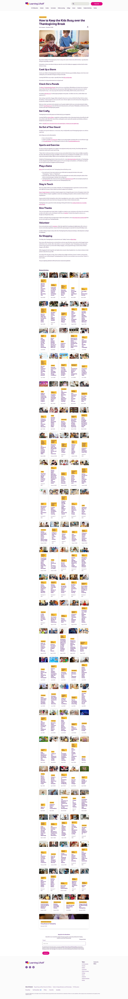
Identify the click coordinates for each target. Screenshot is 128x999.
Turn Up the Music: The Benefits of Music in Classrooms (54, 619)
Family (95, 8)
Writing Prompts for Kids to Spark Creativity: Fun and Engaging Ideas (84, 478)
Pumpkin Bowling (47, 141)
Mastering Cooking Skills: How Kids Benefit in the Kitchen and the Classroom (53, 449)
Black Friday (73, 239)
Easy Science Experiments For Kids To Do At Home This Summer (44, 756)
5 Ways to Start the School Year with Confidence (64, 701)
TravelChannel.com (48, 105)
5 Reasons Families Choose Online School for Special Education (84, 537)
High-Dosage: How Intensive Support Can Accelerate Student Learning (73, 317)
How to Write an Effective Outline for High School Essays (73, 510)
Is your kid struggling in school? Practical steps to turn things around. (53, 291)
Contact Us (96, 962)
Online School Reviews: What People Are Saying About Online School (84, 672)
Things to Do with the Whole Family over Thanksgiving (83, 906)
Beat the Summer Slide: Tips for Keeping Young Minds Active (43, 318)
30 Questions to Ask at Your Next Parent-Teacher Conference (43, 858)
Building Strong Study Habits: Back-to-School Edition (53, 882)
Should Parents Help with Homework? (64, 564)
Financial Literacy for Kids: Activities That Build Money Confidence (53, 371)
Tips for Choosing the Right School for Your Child (63, 424)
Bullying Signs (84, 886)
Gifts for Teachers (84, 759)
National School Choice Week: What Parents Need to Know (73, 449)
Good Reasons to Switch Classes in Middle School (43, 883)
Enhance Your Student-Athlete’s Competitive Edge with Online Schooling (54, 673)
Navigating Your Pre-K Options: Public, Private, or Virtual (63, 589)
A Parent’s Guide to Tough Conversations (53, 806)
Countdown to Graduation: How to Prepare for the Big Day (64, 780)
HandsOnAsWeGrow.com (74, 141)
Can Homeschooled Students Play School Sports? (83, 648)
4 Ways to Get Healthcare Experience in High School (53, 757)
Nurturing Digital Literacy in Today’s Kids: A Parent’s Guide (53, 726)
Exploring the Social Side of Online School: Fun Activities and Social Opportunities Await (74, 343)
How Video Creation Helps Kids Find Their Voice (83, 398)
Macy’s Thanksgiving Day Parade (48, 87)
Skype (40, 192)
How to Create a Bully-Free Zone (63, 620)
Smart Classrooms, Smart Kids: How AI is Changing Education (44, 700)
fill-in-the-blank (45, 180)
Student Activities (88, 8)
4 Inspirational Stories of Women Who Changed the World (74, 371)
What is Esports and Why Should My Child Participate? (43, 674)
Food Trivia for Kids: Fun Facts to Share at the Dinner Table (84, 372)
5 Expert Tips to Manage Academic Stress (64, 536)
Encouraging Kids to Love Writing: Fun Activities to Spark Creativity (84, 589)
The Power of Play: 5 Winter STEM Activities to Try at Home (43, 477)
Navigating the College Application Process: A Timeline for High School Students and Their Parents (63, 645)
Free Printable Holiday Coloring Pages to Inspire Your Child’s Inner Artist (84, 856)
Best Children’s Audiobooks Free (74, 728)
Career (73, 8)
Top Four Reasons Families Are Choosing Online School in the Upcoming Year (43, 289)
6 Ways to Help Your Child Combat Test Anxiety (54, 536)
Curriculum (53, 8)
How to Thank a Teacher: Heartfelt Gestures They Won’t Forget (43, 779)
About (95, 963)
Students (79, 8)
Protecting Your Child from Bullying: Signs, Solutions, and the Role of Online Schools (84, 616)
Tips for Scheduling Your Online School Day (74, 701)
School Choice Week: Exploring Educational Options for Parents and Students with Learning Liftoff (53, 477)
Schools (41, 8)
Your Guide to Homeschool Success (84, 293)
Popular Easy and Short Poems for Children (43, 986)
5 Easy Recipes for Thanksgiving (48, 923)
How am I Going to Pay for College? (73, 781)
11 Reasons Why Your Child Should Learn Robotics (84, 511)
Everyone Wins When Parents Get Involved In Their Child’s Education (54, 699)
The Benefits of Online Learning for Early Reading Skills (43, 449)
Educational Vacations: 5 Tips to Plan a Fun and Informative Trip (43, 510)
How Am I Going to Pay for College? (63, 450)
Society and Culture (43, 17)
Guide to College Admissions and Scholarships (62, 986)
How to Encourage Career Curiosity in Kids (74, 292)
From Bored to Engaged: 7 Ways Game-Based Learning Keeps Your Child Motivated (43, 563)
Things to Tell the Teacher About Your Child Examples (53, 780)
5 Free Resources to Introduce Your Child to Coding (53, 565)
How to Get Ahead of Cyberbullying (64, 887)
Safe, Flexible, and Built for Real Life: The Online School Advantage (43, 343)
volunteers (55, 226)
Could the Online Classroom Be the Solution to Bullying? (45, 906)
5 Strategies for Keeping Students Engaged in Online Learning (64, 756)
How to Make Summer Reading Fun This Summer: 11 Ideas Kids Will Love (53, 343)
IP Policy (45, 989)
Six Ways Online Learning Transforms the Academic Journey (74, 588)
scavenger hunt (54, 139)
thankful (66, 213)
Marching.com (48, 93)
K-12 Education (34, 8)
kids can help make (67, 77)
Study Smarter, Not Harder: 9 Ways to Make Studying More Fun (43, 588)
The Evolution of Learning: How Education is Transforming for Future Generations (54, 831)
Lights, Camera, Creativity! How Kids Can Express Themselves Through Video (84, 422)
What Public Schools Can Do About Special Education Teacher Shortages (63, 725)
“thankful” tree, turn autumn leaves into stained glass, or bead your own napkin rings (61, 123)
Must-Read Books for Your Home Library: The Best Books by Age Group (73, 422)
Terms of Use (51, 989)
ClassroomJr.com (69, 178)
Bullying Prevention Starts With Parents (56, 906)
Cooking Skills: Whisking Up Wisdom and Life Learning (53, 511)
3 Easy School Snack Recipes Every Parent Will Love (74, 479)
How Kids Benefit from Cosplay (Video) (70, 907)
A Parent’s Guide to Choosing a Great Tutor (84, 450)
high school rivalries (72, 159)
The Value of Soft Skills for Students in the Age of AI (84, 831)
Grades (47, 8)
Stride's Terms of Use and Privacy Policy (69, 946)
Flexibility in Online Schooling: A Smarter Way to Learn (53, 398)
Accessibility (58, 989)
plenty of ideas (51, 117)
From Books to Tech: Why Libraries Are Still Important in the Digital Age (43, 831)
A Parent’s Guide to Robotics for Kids (63, 345)
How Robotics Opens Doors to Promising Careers (74, 538)
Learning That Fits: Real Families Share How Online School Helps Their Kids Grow (84, 317)
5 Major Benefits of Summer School (84, 781)
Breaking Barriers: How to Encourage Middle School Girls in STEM (53, 422)
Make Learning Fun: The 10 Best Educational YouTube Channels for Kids (74, 829)
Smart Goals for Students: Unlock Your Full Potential (63, 480)
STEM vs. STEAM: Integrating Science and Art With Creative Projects (43, 397)
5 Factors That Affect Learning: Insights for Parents (53, 648)
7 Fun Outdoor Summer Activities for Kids (84, 728)
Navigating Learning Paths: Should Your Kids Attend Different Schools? (84, 562)
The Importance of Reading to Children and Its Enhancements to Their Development (64, 804)
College (68, 8)
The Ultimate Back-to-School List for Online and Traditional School (43, 726)
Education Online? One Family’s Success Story (64, 292)
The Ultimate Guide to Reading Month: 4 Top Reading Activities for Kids (64, 830)
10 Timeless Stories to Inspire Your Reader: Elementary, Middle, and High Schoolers (84, 804)
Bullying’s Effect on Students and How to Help (74, 884)
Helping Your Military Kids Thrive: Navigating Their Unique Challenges (74, 562)
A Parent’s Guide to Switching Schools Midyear (63, 319)
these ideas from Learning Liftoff (80, 217)
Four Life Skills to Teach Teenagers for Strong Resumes (53, 859)
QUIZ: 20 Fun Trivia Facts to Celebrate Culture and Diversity (43, 647)
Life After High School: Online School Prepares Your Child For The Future (84, 698)
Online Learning (61, 8)
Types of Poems (43, 807)
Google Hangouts (46, 192)
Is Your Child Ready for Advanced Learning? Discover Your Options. (64, 858)
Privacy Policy (27, 989)
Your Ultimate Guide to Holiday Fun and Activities (74, 858)
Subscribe (96, 3)
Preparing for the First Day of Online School (64, 675)
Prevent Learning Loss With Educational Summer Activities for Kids (64, 371)
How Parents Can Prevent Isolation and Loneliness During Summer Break (74, 754)
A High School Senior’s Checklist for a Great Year (43, 617)
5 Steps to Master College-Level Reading (75, 804)
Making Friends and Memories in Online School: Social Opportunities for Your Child (44, 536)
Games (40, 169)
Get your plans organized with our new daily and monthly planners (43, 370)
